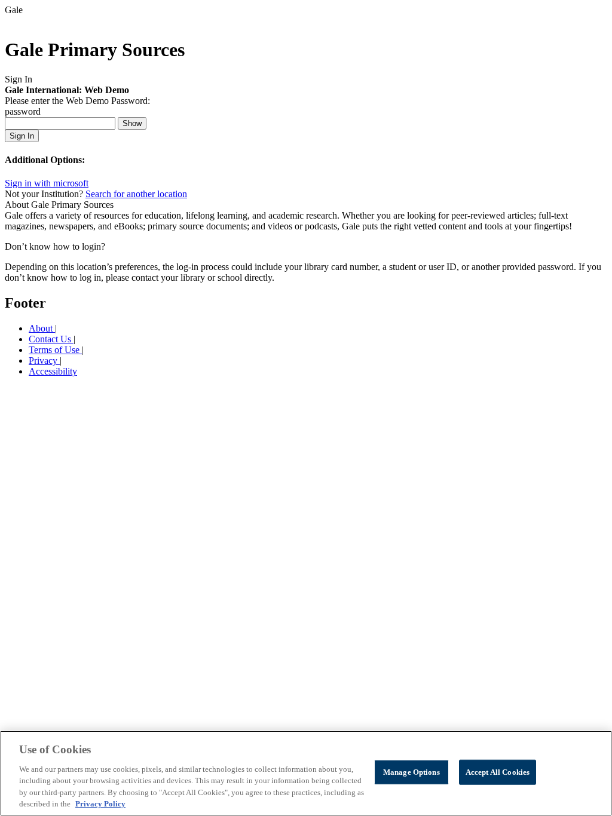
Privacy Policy (100, 803)
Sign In (22, 135)
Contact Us (51, 339)
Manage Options (411, 772)
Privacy (44, 360)
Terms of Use (55, 350)
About (42, 328)
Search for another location (136, 194)
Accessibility (53, 371)
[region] (306, 773)
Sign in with (46, 183)
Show (132, 123)
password (23, 111)
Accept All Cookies (498, 772)
